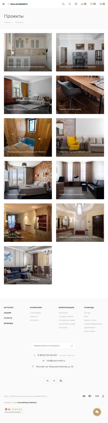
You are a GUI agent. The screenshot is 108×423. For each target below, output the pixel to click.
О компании (35, 313)
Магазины (63, 313)
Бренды (8, 323)
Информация (66, 307)
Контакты (34, 320)
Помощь (89, 307)
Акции (7, 313)
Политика (63, 327)
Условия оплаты (66, 316)
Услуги (8, 318)
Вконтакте (47, 381)
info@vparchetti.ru (56, 360)
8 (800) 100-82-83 (47, 355)
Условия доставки (67, 320)
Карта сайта (89, 331)
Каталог (9, 307)
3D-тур (87, 313)
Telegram (54, 381)
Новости (34, 316)
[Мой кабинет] (76, 4)
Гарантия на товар (67, 324)
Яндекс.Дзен (61, 381)
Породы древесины (93, 324)
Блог (86, 316)
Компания (36, 307)
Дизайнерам (89, 327)
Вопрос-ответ (90, 320)
